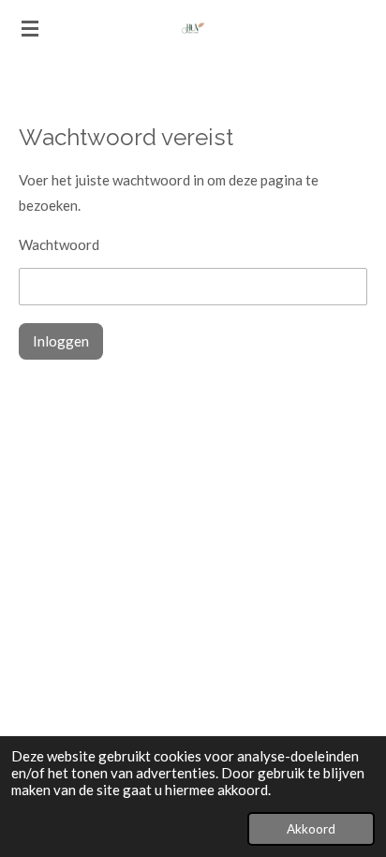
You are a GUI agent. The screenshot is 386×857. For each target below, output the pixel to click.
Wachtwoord (59, 244)
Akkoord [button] (311, 828)
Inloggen (61, 340)
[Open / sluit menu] (30, 28)
